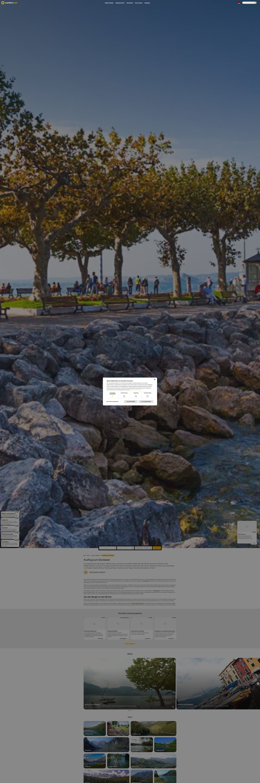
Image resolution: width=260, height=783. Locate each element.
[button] (112, 401)
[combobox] (154, 379)
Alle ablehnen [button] (131, 401)
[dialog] (130, 391)
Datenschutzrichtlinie (135, 389)
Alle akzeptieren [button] (146, 401)
